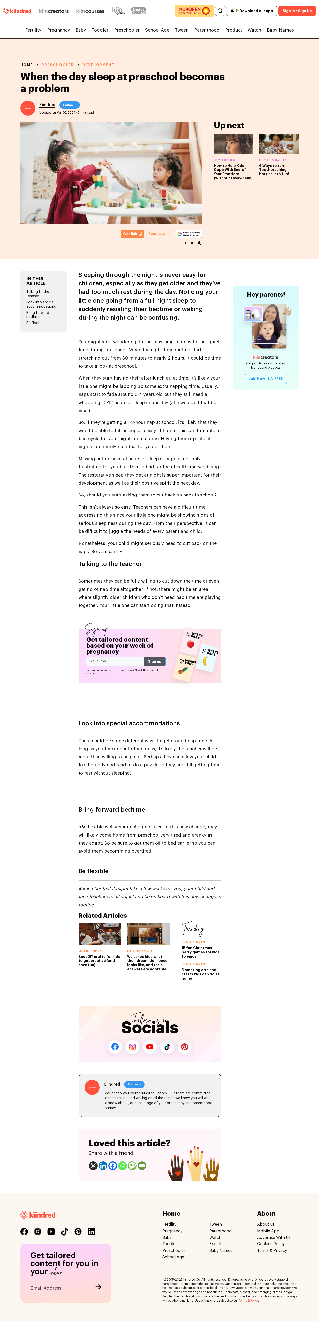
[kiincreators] (54, 10)
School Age (157, 30)
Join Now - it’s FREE (266, 378)
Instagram (132, 1047)
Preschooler (127, 30)
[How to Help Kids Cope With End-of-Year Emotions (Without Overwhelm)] (233, 144)
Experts (216, 1244)
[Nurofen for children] (194, 11)
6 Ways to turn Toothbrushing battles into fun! (274, 170)
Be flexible (34, 323)
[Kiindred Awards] (138, 11)
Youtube (150, 1047)
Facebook (115, 1047)
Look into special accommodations (41, 304)
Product (233, 30)
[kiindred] (17, 10)
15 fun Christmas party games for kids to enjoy (201, 952)
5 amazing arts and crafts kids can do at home (200, 974)
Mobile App (268, 1231)
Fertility (33, 30)
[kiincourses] (90, 10)
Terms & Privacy (272, 1251)
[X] (93, 1165)
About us (266, 1224)
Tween (182, 30)
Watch (254, 30)
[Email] (142, 1165)
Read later (158, 233)
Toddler (100, 30)
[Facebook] (112, 1165)
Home (26, 65)
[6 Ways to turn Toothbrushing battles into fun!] (279, 144)
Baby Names (280, 30)
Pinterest (185, 1047)
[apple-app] (232, 11)
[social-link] (24, 1231)
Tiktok (167, 1047)
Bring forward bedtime (37, 315)
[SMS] (132, 1165)
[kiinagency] (119, 11)
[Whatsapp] (122, 1165)
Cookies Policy (271, 1244)
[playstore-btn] (237, 11)
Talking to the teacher (37, 294)
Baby (81, 30)
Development (99, 65)
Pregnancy (58, 30)
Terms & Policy (248, 1300)
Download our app (256, 11)
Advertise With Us (274, 1237)
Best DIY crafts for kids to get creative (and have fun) (99, 961)
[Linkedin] (103, 1165)
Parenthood (207, 30)
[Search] (220, 11)
